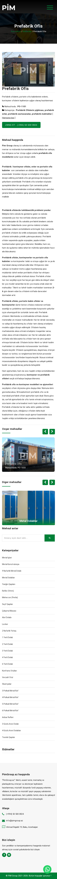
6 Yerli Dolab (7, 664)
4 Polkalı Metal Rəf (10, 697)
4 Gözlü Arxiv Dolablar (11, 730)
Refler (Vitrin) (8, 591)
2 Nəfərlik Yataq (9, 631)
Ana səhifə (16, 31)
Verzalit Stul (7, 677)
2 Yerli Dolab (7, 644)
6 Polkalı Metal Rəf (10, 710)
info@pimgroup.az (14, 820)
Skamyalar (6, 684)
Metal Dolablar (8, 577)
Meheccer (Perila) (10, 597)
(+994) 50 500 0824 (15, 814)
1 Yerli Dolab (7, 637)
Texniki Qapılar (8, 737)
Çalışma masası (9, 611)
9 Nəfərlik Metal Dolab (11, 571)
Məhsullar (27, 31)
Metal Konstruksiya (10, 564)
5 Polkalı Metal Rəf (10, 704)
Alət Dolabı (6, 617)
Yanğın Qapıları (8, 584)
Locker (5, 624)
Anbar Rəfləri (7, 717)
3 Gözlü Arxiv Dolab (10, 724)
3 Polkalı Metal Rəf (10, 691)
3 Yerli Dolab (7, 651)
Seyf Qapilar (7, 604)
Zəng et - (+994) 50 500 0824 (21, 125)
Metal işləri (7, 558)
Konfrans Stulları (9, 671)
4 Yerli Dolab (7, 657)
